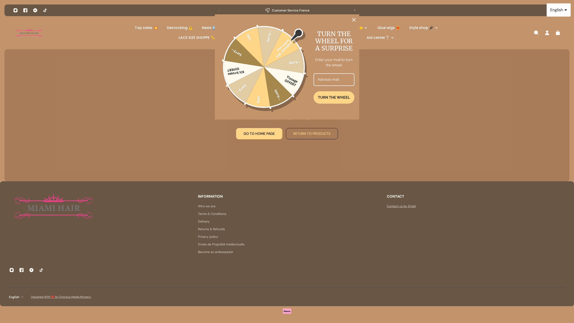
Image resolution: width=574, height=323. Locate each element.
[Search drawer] (536, 33)
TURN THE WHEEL (334, 97)
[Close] (354, 19)
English (14, 297)
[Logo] (29, 33)
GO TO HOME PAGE (259, 133)
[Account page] (547, 33)
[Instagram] (15, 10)
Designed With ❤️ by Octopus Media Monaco (61, 297)
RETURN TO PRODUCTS (311, 133)
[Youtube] (35, 10)
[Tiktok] (45, 10)
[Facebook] (25, 10)
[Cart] (557, 33)
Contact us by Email (401, 206)
